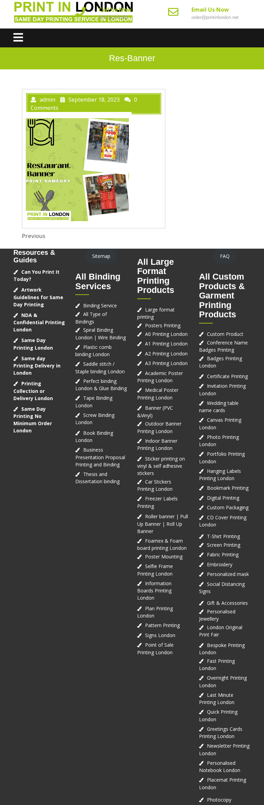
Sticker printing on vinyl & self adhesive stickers (161, 466)
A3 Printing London (166, 363)
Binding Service (100, 305)
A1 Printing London (166, 343)
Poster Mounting (164, 556)
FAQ (225, 256)
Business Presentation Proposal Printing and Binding (100, 457)
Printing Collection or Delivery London (33, 390)
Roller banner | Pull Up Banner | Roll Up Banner (162, 523)
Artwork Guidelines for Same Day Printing (38, 297)
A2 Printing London (166, 353)
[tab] (18, 38)
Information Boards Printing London (154, 590)
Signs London (160, 635)
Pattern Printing (162, 625)
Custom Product (225, 334)
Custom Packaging (228, 507)
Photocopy (219, 799)
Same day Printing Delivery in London (36, 365)
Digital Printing (223, 498)
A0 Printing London (166, 334)
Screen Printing (223, 545)
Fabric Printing (223, 554)
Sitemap (101, 256)
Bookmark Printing (228, 488)
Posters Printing (162, 325)
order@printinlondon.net (215, 17)
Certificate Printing (227, 376)
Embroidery (219, 564)
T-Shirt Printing (223, 536)
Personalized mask (228, 574)
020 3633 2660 (113, 17)
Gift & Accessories (227, 603)
